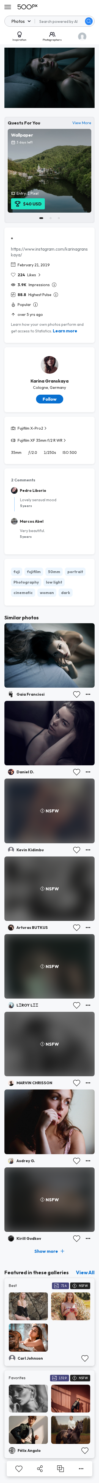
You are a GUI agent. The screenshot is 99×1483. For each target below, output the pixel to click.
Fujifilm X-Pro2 (30, 428)
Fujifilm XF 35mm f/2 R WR (40, 440)
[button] (88, 21)
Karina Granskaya (49, 381)
